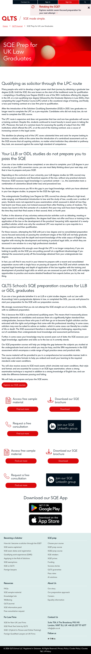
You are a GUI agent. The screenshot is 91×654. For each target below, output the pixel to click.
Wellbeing (8, 600)
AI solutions (52, 577)
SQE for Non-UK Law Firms (15, 622)
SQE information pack (13, 607)
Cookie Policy (75, 648)
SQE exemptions (10, 562)
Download (65, 409)
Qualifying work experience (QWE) (18, 554)
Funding (51, 562)
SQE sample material (12, 592)
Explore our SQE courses (15, 385)
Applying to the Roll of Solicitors (17, 558)
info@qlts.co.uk (54, 628)
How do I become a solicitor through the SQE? (23, 543)
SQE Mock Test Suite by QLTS (16, 626)
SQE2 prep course (55, 551)
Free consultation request (14, 611)
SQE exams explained (13, 547)
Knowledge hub (10, 596)
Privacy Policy (63, 648)
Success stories (54, 566)
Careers (51, 596)
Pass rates (52, 573)
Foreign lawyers (10, 570)
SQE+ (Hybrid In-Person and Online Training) (22, 630)
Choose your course (56, 543)
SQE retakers (53, 554)
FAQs (6, 588)
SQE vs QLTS (9, 566)
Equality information (56, 600)
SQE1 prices (52, 558)
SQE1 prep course (55, 547)
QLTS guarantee (54, 570)
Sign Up (69, 2)
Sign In (47, 2)
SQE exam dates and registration (17, 551)
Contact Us (25, 2)
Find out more (23, 409)
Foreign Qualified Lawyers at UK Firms (19, 634)
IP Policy (48, 651)
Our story (51, 588)
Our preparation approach (59, 592)
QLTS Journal (9, 603)
